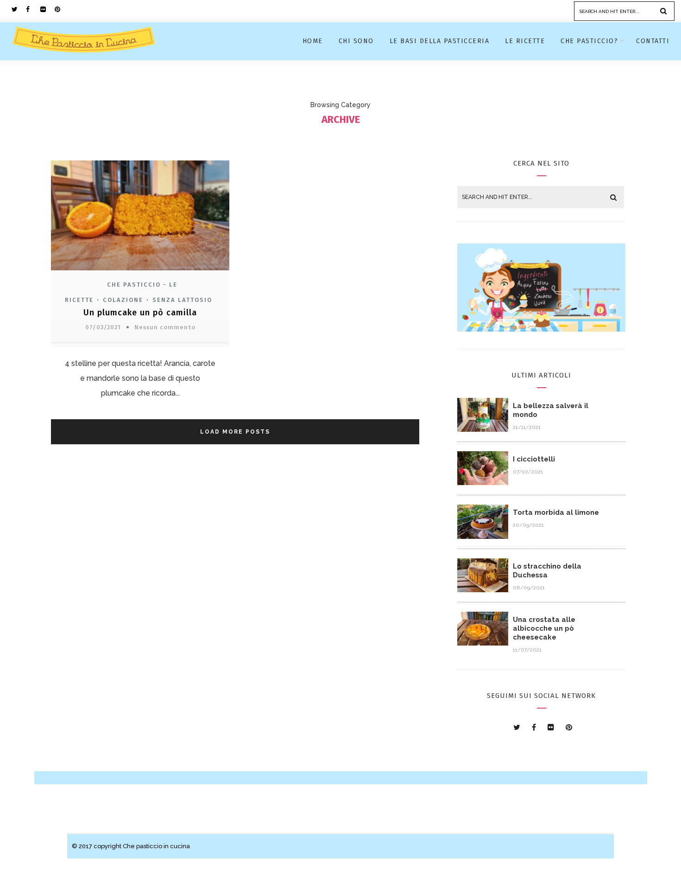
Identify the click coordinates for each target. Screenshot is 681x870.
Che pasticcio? (589, 41)
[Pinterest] (62, 9)
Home (313, 41)
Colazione (123, 299)
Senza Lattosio (182, 299)
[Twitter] (18, 9)
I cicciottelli (534, 459)
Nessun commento (164, 327)
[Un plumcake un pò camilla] (140, 271)
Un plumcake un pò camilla (140, 312)
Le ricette (525, 41)
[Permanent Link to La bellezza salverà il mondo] (482, 429)
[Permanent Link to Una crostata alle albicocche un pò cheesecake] (482, 643)
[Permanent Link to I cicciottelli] (482, 482)
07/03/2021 (103, 327)
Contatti (652, 41)
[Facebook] (33, 9)
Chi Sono (356, 41)
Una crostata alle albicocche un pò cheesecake (544, 628)
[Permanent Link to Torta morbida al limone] (482, 536)
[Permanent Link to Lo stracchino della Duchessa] (482, 589)
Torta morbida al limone (556, 512)
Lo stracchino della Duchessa (547, 570)
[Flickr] (47, 9)
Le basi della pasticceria (440, 41)
